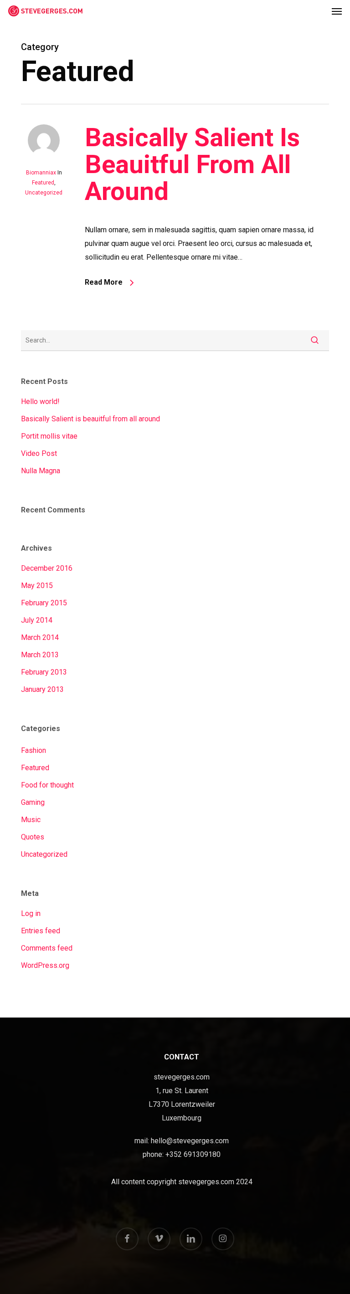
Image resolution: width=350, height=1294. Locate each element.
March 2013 (40, 654)
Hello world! (40, 401)
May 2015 (37, 585)
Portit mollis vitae (49, 436)
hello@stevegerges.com (190, 1140)
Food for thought (47, 785)
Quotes (32, 837)
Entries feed (40, 930)
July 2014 (36, 620)
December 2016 (46, 568)
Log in (31, 913)
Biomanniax (41, 172)
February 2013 (44, 672)
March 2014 (40, 637)
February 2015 (44, 602)
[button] (337, 10)
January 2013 (42, 689)
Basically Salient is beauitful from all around (192, 164)
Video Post (39, 453)
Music (31, 819)
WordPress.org (45, 965)
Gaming (33, 802)
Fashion (33, 750)
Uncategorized (43, 192)
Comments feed (46, 948)
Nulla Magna (40, 470)
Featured (43, 182)
